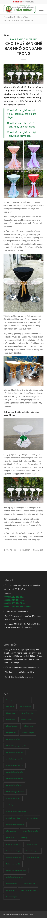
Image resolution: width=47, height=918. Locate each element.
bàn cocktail (10, 706)
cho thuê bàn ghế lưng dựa (14, 759)
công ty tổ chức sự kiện (30, 831)
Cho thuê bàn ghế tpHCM (14, 785)
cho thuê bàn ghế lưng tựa (14, 765)
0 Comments (25, 550)
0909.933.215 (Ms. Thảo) (14, 597)
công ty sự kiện (11, 831)
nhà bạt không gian (33, 857)
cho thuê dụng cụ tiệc (13, 798)
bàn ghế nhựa (10, 713)
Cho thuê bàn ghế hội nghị (14, 752)
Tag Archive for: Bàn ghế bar (16, 17)
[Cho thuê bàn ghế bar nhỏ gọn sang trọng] (23, 74)
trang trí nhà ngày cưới (28, 890)
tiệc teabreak (10, 890)
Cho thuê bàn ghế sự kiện (14, 772)
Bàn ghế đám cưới (12, 726)
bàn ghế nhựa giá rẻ (28, 713)
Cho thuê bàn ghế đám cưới (15, 792)
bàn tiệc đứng (28, 726)
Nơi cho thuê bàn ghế (13, 864)
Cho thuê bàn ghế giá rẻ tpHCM (16, 746)
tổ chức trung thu (11, 897)
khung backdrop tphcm (13, 844)
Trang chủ (15, 20)
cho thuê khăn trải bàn (13, 818)
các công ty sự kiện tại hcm (15, 824)
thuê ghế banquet (11, 883)
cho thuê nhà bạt (32, 818)
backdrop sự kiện (11, 700)
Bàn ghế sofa (10, 719)
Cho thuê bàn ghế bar (13, 739)
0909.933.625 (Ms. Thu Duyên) (17, 606)
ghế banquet (10, 837)
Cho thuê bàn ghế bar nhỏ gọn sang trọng (24, 48)
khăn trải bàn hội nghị (13, 851)
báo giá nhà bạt (11, 732)
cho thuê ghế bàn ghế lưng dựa (16, 811)
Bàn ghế (14, 39)
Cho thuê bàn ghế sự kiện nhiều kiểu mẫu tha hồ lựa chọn (21, 114)
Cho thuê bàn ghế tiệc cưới (14, 778)
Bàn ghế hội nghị (25, 706)
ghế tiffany (24, 837)
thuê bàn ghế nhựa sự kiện (14, 877)
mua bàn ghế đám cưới (13, 857)
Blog (21, 20)
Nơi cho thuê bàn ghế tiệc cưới (16, 870)
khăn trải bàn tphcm (32, 851)
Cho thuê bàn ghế (28, 39)
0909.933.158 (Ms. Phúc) (14, 603)
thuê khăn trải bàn (29, 883)
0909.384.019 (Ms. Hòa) (14, 600)
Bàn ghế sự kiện (26, 719)
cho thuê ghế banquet (13, 805)
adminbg (39, 550)
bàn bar (26, 700)
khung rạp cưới (32, 844)
